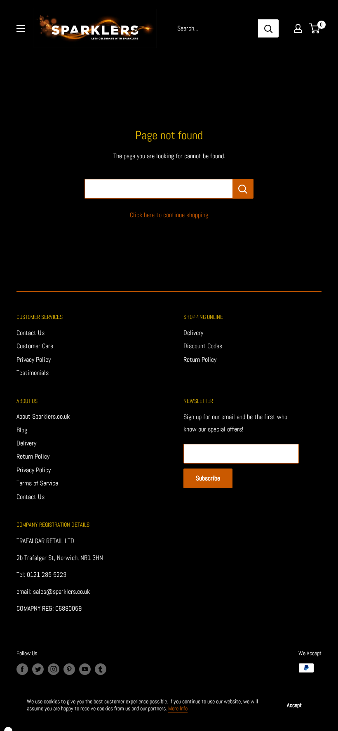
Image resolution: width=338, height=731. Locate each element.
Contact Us (30, 332)
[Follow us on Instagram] (53, 669)
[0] (315, 28)
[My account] (298, 28)
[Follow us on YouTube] (85, 669)
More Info (178, 708)
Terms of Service (37, 483)
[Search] (268, 28)
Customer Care (34, 346)
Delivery (193, 332)
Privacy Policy (33, 359)
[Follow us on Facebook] (22, 669)
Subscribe (208, 478)
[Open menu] (20, 28)
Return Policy (199, 359)
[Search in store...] (243, 189)
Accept (294, 705)
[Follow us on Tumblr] (100, 669)
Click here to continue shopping (169, 215)
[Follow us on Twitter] (38, 669)
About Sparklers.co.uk (43, 416)
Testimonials (32, 372)
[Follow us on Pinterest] (69, 669)
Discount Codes (202, 346)
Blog (21, 430)
